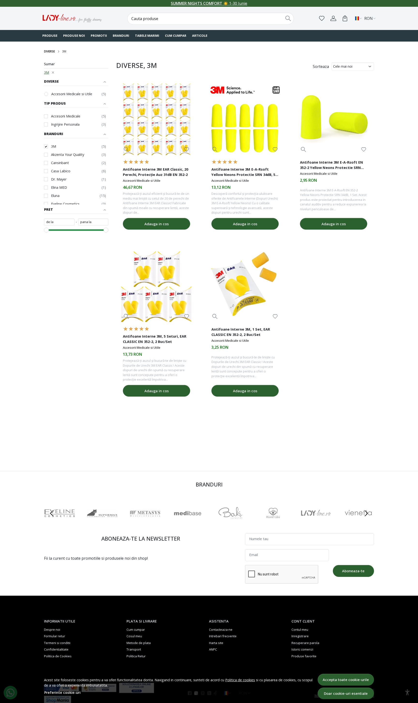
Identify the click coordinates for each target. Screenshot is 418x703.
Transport (134, 649)
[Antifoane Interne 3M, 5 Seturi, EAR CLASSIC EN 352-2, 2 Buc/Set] (156, 286)
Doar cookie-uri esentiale (346, 693)
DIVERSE (49, 51)
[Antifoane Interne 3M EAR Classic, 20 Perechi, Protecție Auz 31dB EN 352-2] (156, 119)
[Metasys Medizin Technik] (145, 522)
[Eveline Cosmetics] (59, 522)
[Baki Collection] (230, 522)
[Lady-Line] (72, 18)
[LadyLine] (315, 522)
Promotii (99, 35)
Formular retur (54, 636)
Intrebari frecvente (223, 636)
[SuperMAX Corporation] (102, 522)
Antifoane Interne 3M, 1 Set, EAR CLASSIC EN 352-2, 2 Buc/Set (240, 332)
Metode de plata (139, 643)
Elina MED (59, 187)
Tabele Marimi (147, 35)
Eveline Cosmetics (65, 204)
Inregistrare (300, 636)
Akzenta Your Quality (67, 154)
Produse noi (74, 35)
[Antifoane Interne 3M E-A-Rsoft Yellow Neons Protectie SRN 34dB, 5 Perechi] (245, 119)
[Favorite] (322, 18)
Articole (199, 35)
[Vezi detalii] (126, 149)
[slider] (46, 230)
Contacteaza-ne (220, 629)
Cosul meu (134, 636)
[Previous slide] (52, 513)
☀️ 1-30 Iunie (209, 3)
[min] (59, 222)
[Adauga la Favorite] (186, 149)
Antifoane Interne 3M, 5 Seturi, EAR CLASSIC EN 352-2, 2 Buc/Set (154, 339)
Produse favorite (303, 656)
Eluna (55, 195)
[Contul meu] (333, 18)
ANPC (213, 649)
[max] (93, 222)
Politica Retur (136, 656)
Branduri (121, 35)
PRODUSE (49, 35)
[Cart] (345, 18)
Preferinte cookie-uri (62, 692)
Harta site (216, 643)
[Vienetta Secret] (358, 522)
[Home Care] (273, 522)
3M (46, 72)
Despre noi (52, 629)
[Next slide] (366, 513)
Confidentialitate (56, 649)
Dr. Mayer (59, 179)
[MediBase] (187, 522)
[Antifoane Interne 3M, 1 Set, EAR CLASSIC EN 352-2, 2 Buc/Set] (245, 286)
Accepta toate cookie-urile (346, 679)
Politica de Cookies (58, 656)
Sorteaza (321, 66)
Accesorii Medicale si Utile (71, 94)
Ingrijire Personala (65, 124)
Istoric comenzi (302, 649)
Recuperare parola (305, 643)
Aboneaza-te (353, 570)
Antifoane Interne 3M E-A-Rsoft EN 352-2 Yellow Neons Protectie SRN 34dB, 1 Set (331, 165)
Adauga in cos (156, 223)
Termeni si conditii (57, 643)
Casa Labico (60, 171)
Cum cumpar (175, 35)
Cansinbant (60, 162)
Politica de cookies (240, 680)
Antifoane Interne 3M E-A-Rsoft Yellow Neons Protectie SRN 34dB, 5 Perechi (243, 172)
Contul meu (299, 629)
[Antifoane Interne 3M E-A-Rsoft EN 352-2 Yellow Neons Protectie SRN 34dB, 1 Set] (333, 119)
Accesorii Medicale (65, 116)
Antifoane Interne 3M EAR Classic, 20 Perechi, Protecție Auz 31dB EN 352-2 (155, 172)
